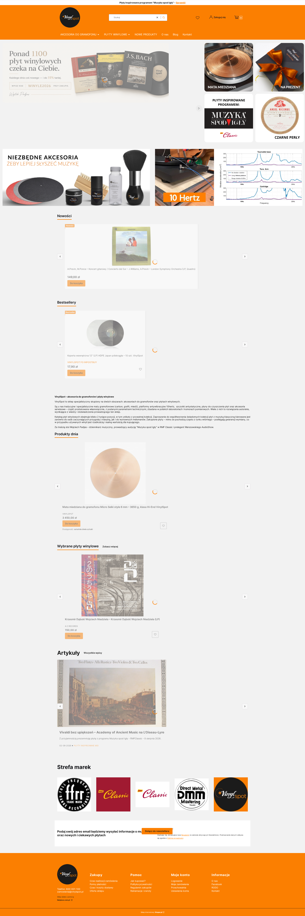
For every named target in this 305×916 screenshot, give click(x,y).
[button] (163, 17)
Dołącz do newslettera (157, 831)
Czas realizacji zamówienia (104, 881)
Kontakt (216, 891)
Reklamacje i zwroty (140, 891)
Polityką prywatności (175, 838)
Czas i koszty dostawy (101, 887)
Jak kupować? (138, 881)
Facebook (217, 884)
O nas (215, 881)
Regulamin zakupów (140, 887)
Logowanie (176, 881)
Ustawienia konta (180, 891)
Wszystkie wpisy (93, 652)
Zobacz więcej (110, 546)
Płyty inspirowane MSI (86, 745)
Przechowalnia (178, 887)
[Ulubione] (198, 18)
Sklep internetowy (151, 912)
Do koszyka (76, 283)
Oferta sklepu (97, 891)
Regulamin (185, 835)
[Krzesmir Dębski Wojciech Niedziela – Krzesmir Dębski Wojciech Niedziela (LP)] (112, 585)
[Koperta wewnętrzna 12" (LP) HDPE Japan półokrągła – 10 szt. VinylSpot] (105, 333)
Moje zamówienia (180, 884)
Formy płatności (98, 884)
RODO (215, 887)
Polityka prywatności (141, 884)
